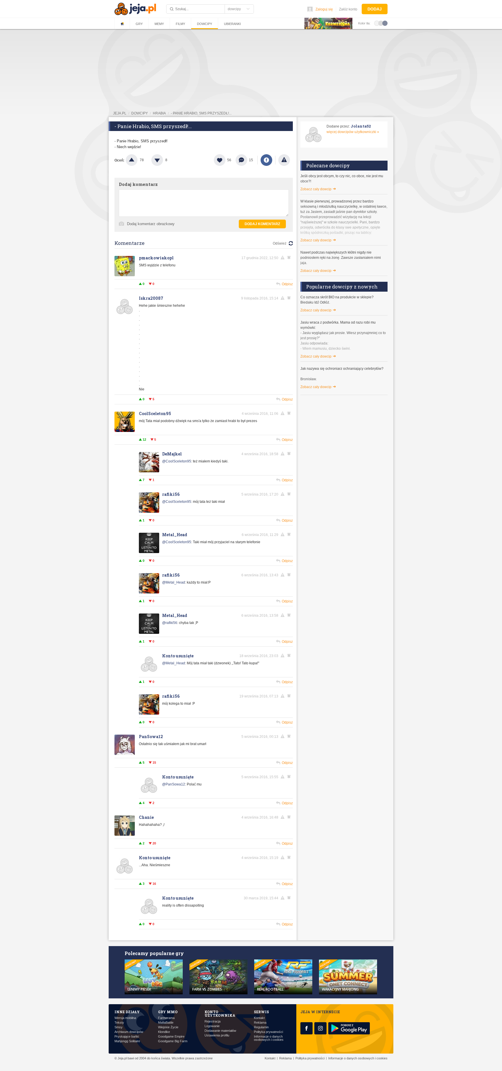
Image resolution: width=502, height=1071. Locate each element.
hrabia (159, 113)
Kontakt (259, 1018)
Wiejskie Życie (168, 1027)
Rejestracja (212, 1021)
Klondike (164, 1032)
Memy (159, 24)
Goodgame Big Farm (172, 1041)
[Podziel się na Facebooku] (266, 160)
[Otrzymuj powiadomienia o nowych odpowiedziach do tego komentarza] (290, 258)
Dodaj (374, 9)
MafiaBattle (165, 1022)
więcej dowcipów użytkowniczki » (353, 132)
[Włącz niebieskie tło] (385, 23)
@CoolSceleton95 (176, 461)
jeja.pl (119, 113)
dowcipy (139, 113)
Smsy (118, 1027)
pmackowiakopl (156, 258)
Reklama (260, 1022)
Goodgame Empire (171, 1036)
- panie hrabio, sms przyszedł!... (201, 113)
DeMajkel (172, 454)
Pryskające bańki (126, 1036)
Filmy (180, 24)
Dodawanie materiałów (220, 1030)
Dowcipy (204, 24)
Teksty (119, 1022)
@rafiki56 (169, 623)
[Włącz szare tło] (380, 23)
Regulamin (261, 1027)
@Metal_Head (173, 582)
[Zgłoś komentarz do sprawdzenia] (283, 258)
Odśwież (279, 243)
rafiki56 (171, 494)
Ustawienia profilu (217, 1035)
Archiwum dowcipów (128, 1032)
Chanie (146, 817)
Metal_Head (174, 534)
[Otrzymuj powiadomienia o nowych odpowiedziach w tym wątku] (290, 413)
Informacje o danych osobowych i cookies (269, 1038)
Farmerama (166, 1018)
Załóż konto (348, 9)
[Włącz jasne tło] (376, 23)
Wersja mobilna (125, 1018)
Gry (139, 24)
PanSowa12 (151, 736)
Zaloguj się (324, 9)
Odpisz (287, 284)
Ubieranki (232, 24)
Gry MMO (168, 1011)
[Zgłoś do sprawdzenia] (284, 160)
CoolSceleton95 (155, 413)
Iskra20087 (151, 298)
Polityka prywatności (268, 1032)
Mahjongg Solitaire (127, 1041)
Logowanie (212, 1026)
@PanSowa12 (173, 784)
